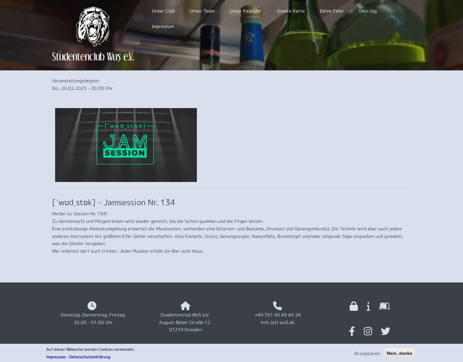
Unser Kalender (246, 11)
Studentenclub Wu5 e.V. (93, 56)
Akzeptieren (367, 353)
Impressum (56, 356)
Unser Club (163, 11)
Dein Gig (368, 11)
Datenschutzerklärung (89, 356)
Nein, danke (399, 353)
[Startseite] (93, 26)
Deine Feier (332, 11)
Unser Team (202, 11)
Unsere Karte (291, 11)
